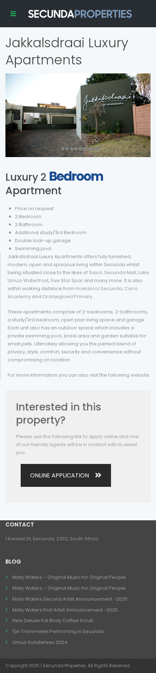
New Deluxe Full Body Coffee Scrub (53, 620)
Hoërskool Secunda (98, 288)
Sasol (95, 272)
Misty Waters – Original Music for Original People (69, 577)
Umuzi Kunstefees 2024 (39, 642)
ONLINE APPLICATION (59, 475)
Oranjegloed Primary (67, 296)
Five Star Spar (67, 280)
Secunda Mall (120, 272)
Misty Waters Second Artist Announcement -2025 (69, 599)
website (140, 375)
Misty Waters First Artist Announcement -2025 (65, 609)
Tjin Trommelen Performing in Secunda (58, 631)
